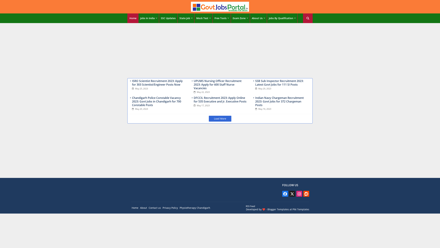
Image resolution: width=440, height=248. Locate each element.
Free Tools (220, 18)
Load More (220, 118)
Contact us (155, 207)
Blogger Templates (278, 209)
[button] (308, 18)
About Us (257, 18)
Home (132, 18)
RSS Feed (250, 206)
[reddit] (306, 194)
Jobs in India (147, 18)
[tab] (133, 18)
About (143, 207)
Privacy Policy (170, 207)
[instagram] (299, 194)
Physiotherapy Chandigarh (195, 207)
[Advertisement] (220, 50)
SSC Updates (168, 18)
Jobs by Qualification (281, 18)
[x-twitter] (292, 194)
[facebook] (285, 194)
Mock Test (202, 18)
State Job (184, 18)
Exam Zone (239, 18)
